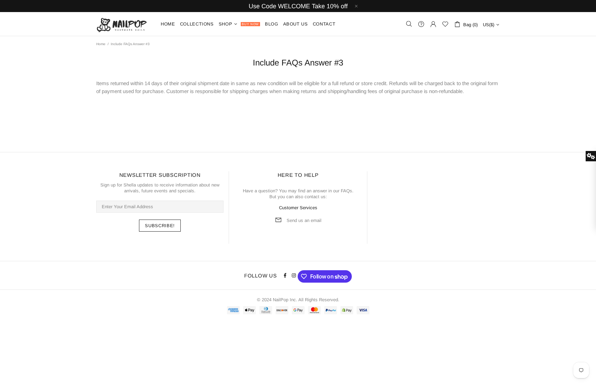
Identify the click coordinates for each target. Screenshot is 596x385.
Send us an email (304, 220)
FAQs (346, 190)
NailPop (124, 24)
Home (101, 44)
